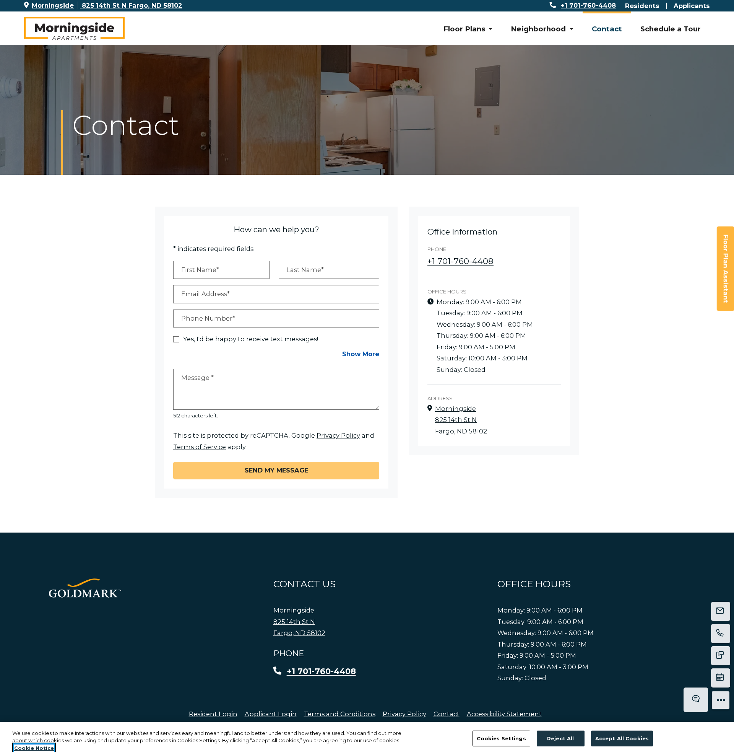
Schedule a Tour (670, 28)
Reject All (560, 738)
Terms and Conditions (339, 714)
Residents (642, 6)
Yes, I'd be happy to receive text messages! (250, 339)
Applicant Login (271, 714)
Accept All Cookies (622, 738)
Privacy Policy (338, 435)
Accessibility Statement (504, 714)
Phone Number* (208, 318)
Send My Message (276, 470)
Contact (607, 28)
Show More (360, 354)
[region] (367, 739)
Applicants (692, 6)
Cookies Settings (501, 738)
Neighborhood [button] (539, 28)
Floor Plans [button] (465, 28)
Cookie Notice (34, 748)
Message (197, 377)
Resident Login (213, 714)
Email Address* (205, 294)
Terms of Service (199, 447)
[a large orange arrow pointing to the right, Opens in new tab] (85, 588)
